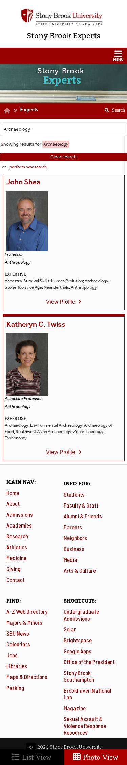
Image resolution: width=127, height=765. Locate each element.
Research (17, 536)
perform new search (28, 167)
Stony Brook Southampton (79, 676)
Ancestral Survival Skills (27, 280)
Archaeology (96, 280)
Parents (73, 526)
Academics (19, 525)
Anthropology (84, 287)
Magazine (75, 708)
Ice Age (35, 287)
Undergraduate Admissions (81, 615)
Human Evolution (67, 280)
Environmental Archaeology (56, 425)
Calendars (18, 644)
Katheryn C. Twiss (35, 324)
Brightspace (78, 640)
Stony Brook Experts (63, 36)
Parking (15, 687)
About (13, 503)
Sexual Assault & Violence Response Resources (85, 725)
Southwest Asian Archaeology (43, 431)
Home (12, 492)
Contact (15, 579)
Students (74, 494)
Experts (29, 109)
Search (112, 108)
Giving (13, 568)
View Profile (60, 302)
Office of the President (89, 661)
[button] (63, 56)
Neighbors (75, 537)
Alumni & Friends (83, 516)
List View (35, 757)
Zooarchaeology (88, 431)
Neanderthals (56, 287)
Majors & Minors (24, 622)
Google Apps (77, 650)
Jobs (12, 655)
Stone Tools (16, 287)
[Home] (7, 111)
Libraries (16, 665)
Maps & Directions (26, 676)
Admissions (19, 514)
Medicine (16, 557)
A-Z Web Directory (26, 611)
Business (74, 548)
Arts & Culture (80, 570)
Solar (70, 629)
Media (70, 559)
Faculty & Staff (81, 505)
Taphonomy (16, 437)
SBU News (17, 633)
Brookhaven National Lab (87, 693)
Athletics (16, 547)
